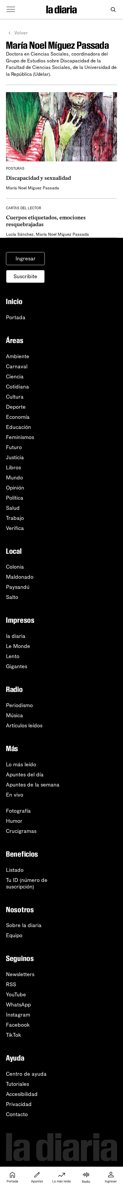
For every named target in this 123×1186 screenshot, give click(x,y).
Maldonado (19, 577)
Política (14, 498)
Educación (18, 427)
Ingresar (26, 258)
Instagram (18, 1015)
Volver (21, 33)
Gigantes (16, 666)
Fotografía (18, 811)
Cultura (15, 397)
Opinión (15, 488)
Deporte (16, 407)
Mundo (14, 477)
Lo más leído (21, 764)
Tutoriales (17, 1084)
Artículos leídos (24, 725)
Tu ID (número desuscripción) (26, 883)
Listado (15, 870)
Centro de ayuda (26, 1074)
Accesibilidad (22, 1094)
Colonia (15, 567)
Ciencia (15, 376)
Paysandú (18, 587)
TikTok (13, 1035)
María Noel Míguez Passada (32, 188)
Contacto (17, 1114)
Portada (15, 317)
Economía (18, 417)
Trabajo (15, 518)
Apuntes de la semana (32, 784)
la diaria (15, 636)
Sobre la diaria (23, 925)
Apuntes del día (25, 774)
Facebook (18, 1025)
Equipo (14, 935)
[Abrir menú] (11, 9)
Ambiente (17, 356)
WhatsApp (18, 1004)
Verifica (15, 528)
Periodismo (19, 705)
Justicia (15, 457)
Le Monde (18, 646)
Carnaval (16, 366)
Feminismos (20, 437)
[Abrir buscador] (113, 10)
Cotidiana (17, 386)
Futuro (14, 447)
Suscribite (25, 276)
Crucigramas (21, 831)
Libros (13, 467)
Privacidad (19, 1104)
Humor (14, 821)
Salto (12, 597)
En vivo (14, 795)
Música (14, 715)
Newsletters (20, 974)
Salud (13, 508)
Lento (12, 656)
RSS (11, 984)
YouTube (16, 994)
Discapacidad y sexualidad (38, 178)
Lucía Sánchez (19, 234)
